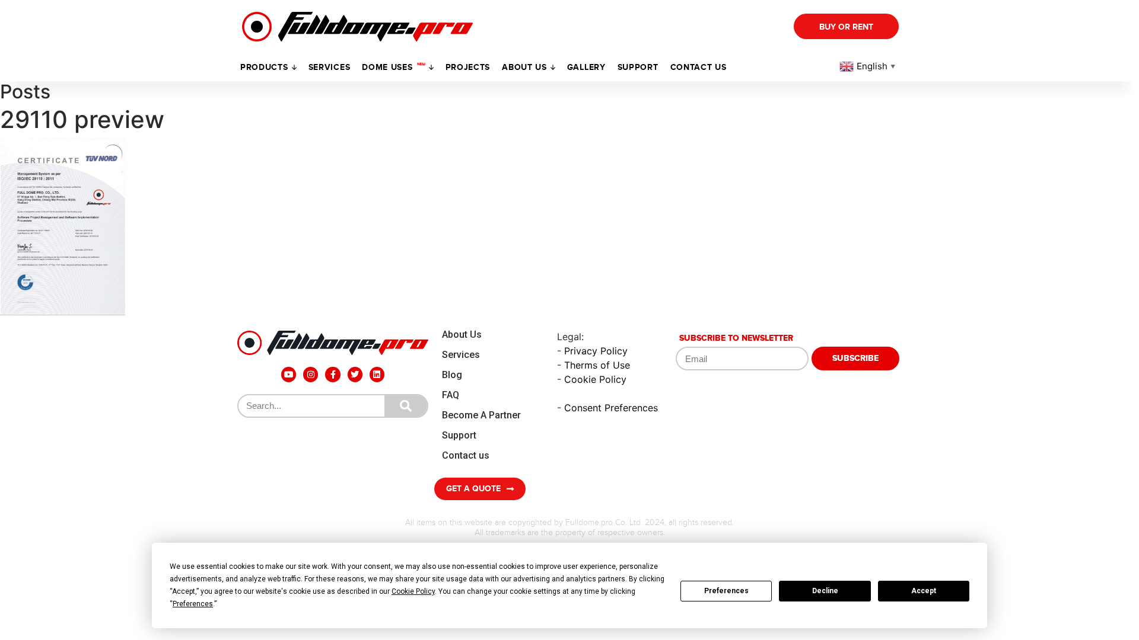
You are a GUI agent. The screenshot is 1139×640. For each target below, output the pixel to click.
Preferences (726, 591)
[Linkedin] (377, 374)
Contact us (698, 67)
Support (459, 435)
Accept (923, 591)
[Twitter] (355, 374)
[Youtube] (288, 374)
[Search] (405, 406)
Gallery (586, 67)
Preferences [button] (193, 604)
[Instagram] (310, 374)
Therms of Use (597, 365)
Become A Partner (481, 415)
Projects (468, 67)
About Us (462, 334)
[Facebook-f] (332, 374)
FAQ (450, 395)
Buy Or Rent (846, 27)
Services (329, 67)
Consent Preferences (611, 408)
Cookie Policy (595, 379)
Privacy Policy (596, 351)
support (638, 67)
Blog (452, 374)
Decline (825, 591)
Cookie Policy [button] (413, 591)
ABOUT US (524, 67)
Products (264, 67)
